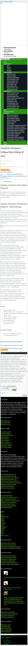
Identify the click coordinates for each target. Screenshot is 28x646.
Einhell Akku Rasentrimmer (8, 506)
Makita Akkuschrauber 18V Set (10, 478)
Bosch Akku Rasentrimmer (8, 499)
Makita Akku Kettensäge (8, 612)
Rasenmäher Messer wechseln (16, 132)
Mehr (5, 144)
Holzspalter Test (12, 84)
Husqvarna (4, 527)
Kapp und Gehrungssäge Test (15, 98)
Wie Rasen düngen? (12, 115)
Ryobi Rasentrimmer (7, 495)
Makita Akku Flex (6, 424)
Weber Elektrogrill (6, 628)
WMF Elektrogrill (5, 625)
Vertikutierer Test (12, 89)
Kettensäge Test (11, 99)
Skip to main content (7, 1)
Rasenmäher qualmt (13, 135)
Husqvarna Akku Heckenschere (10, 564)
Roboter (9, 71)
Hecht (2, 525)
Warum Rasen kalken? (13, 118)
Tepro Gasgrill (5, 438)
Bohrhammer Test (12, 94)
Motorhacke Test (12, 86)
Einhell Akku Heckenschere (8, 559)
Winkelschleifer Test (13, 108)
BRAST (3, 520)
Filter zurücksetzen (6, 390)
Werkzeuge (7, 91)
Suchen (3, 393)
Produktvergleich (9, 111)
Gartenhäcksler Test (13, 79)
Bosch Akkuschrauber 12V (8, 474)
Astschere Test (11, 74)
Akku (8, 65)
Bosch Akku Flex (5, 422)
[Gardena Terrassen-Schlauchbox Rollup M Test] (14, 178)
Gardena (9, 172)
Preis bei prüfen (5, 170)
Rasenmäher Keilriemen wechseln (16, 125)
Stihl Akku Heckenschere (8, 561)
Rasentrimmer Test (12, 88)
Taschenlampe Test (12, 103)
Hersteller (4, 386)
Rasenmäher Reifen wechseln (15, 137)
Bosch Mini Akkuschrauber (8, 476)
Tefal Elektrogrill (5, 626)
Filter (5, 110)
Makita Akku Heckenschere (9, 556)
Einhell (3, 522)
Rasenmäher (7, 64)
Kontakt (6, 644)
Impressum (7, 640)
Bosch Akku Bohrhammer (8, 543)
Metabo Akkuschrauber (8, 488)
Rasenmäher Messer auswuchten (16, 128)
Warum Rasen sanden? (13, 120)
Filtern (14, 389)
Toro (2, 534)
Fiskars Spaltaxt (11, 76)
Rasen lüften (10, 123)
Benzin (9, 67)
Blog (5, 142)
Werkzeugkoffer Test (13, 106)
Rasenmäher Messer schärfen (15, 130)
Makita (3, 528)
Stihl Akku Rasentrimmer (8, 504)
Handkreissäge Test (13, 96)
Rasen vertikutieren (12, 117)
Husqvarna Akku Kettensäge (9, 614)
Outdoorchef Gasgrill (7, 435)
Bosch (2, 518)
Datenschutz (7, 642)
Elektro (9, 69)
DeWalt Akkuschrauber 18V (9, 479)
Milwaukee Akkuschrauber (8, 484)
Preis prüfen (4, 350)
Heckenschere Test (12, 81)
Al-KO (2, 515)
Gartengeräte (8, 72)
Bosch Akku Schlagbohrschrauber (11, 546)
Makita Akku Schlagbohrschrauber (11, 548)
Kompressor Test (12, 101)
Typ (2, 388)
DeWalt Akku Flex (6, 421)
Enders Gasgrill (5, 442)
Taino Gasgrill (5, 440)
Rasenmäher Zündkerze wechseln (17, 140)
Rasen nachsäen (11, 122)
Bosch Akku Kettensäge (8, 615)
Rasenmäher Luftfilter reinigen (16, 127)
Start (5, 62)
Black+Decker (5, 517)
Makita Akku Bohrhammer (8, 545)
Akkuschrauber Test (13, 93)
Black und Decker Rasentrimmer (10, 500)
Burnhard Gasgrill (6, 432)
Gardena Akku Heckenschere (9, 562)
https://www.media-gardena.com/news (12, 345)
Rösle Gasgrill (5, 437)
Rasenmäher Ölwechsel (13, 134)
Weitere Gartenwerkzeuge (14, 174)
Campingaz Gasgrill (6, 445)
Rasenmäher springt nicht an (15, 139)
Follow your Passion (16, 59)
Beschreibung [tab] (8, 181)
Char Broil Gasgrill (6, 444)
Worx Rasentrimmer (6, 507)
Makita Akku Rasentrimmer (9, 502)
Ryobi (2, 532)
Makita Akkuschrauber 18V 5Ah (10, 481)
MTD (2, 530)
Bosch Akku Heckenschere (8, 557)
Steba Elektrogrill (6, 631)
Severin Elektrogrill (6, 630)
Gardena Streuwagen (13, 77)
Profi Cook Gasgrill (6, 447)
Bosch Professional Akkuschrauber (11, 483)
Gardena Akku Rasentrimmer (9, 497)
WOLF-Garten (5, 535)
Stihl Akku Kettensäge (7, 617)
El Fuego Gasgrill (5, 433)
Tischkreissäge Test (13, 105)
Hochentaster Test (12, 82)
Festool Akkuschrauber (7, 486)
